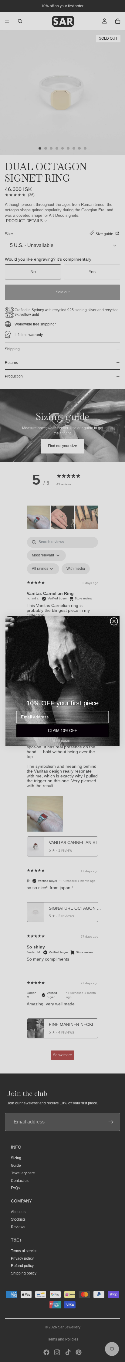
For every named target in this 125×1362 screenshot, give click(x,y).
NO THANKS (62, 741)
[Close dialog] (114, 621)
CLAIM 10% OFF (62, 731)
